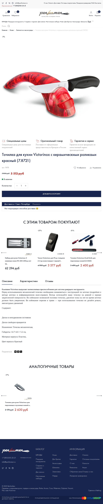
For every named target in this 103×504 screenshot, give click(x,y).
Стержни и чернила (30, 22)
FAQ (92, 3)
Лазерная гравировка (83, 3)
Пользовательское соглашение (47, 498)
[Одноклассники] (18, 352)
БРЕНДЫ (5, 22)
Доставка (57, 3)
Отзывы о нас (87, 471)
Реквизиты (73, 467)
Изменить (36, 204)
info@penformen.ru (21, 3)
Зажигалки (56, 471)
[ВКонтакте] (15, 352)
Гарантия (73, 459)
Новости (85, 463)
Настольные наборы (53, 22)
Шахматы (84, 22)
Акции (84, 467)
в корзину (51, 194)
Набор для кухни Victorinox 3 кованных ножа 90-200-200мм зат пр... (18, 261)
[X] (21, 352)
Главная (4, 30)
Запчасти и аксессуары (24, 30)
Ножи (62, 22)
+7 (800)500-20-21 (19, 6)
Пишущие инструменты (16, 22)
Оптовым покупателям (68, 3)
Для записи (41, 22)
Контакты (98, 3)
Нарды (55, 476)
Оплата (51, 3)
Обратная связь (76, 471)
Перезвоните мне (7, 6)
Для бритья (68, 22)
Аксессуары (76, 22)
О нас (46, 3)
